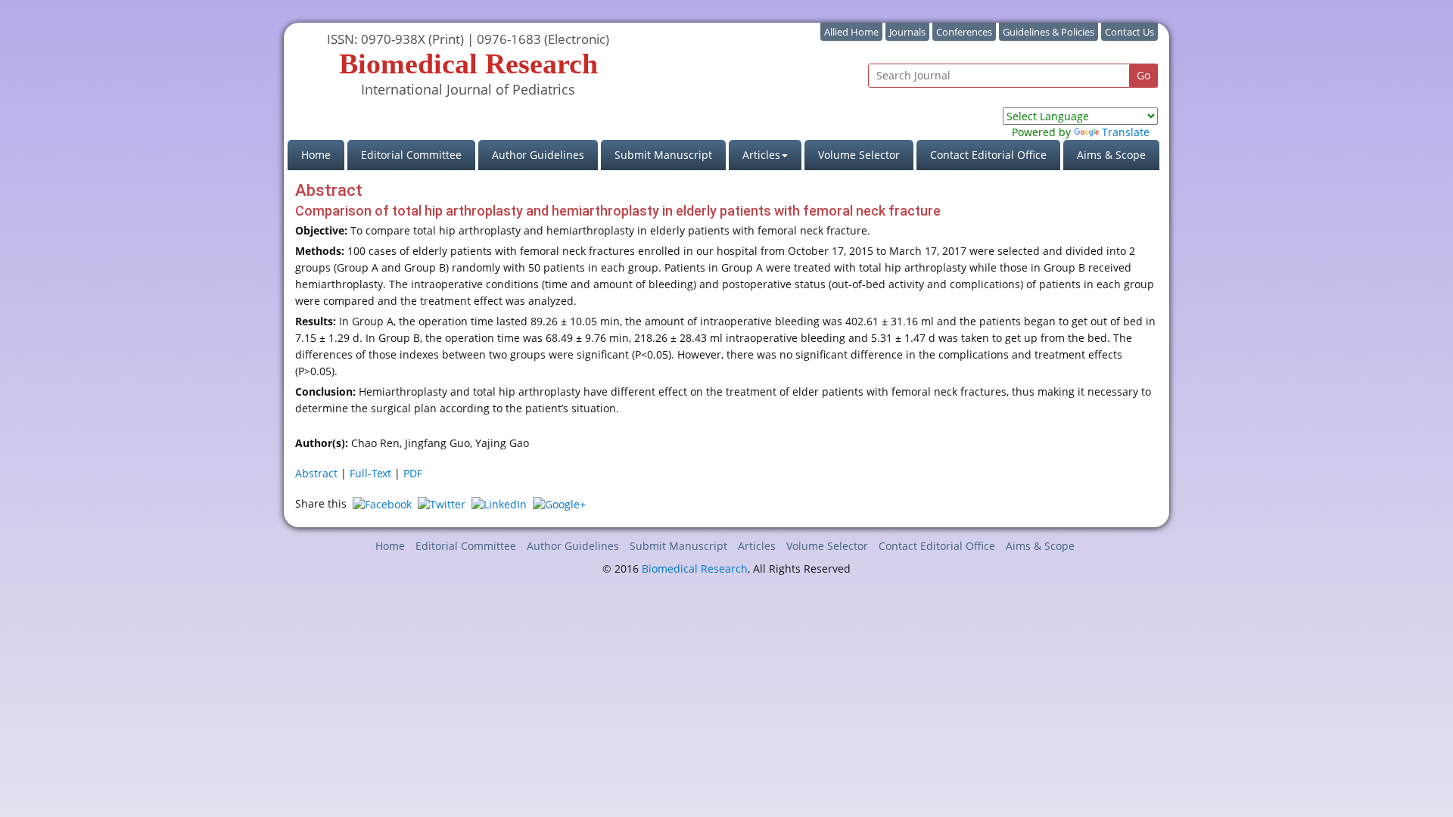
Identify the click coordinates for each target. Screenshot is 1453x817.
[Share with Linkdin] (499, 503)
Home (322, 154)
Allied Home (851, 32)
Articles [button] (761, 155)
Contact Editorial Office (988, 155)
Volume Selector (859, 155)
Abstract (316, 473)
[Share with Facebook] (382, 503)
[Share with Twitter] (441, 503)
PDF (412, 473)
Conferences (964, 32)
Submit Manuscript (663, 155)
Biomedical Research (695, 568)
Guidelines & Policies (1048, 32)
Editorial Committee (411, 155)
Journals (907, 32)
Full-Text (370, 473)
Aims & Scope (1111, 155)
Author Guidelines (538, 155)
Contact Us (1129, 32)
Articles (757, 546)
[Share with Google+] (559, 503)
